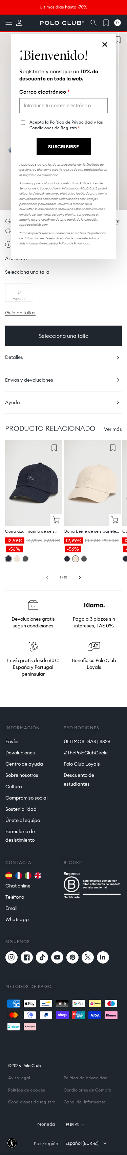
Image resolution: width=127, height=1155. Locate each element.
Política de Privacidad (71, 122)
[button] (12, 1143)
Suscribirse (63, 147)
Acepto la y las (66, 125)
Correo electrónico (44, 92)
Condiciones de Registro (53, 127)
